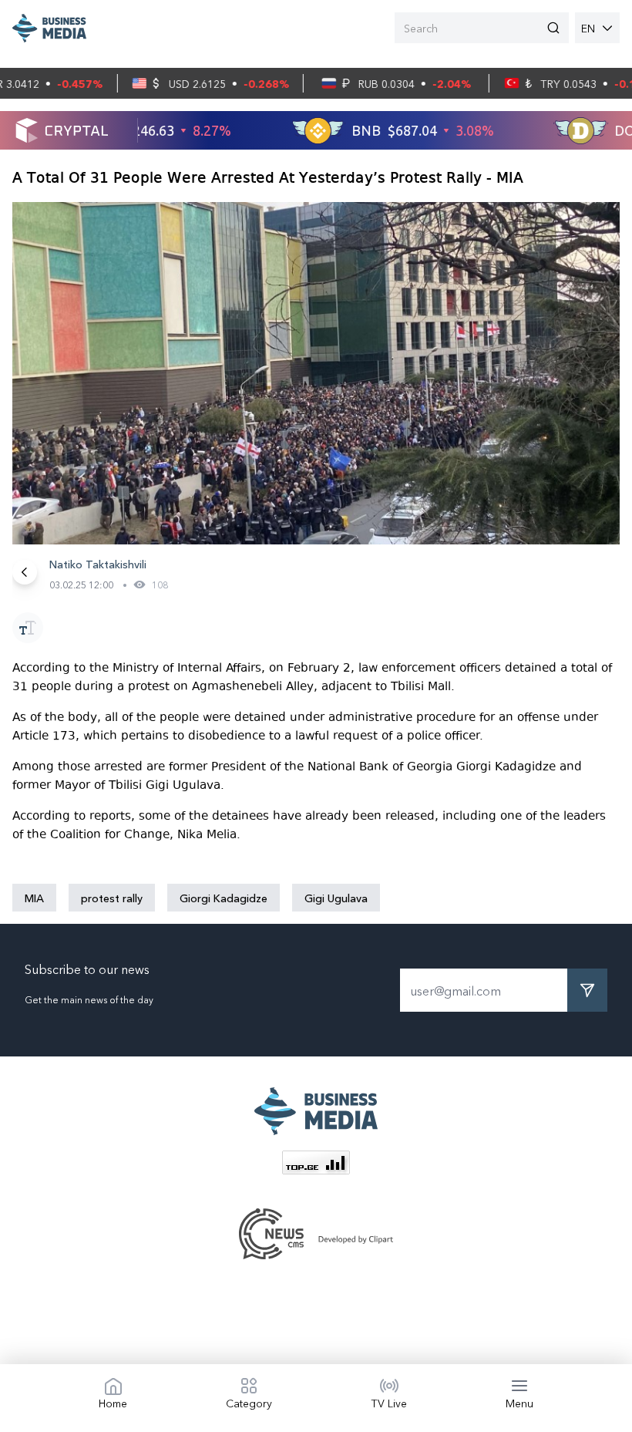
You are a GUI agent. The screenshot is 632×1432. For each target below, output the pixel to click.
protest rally (112, 897)
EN (588, 27)
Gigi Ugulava (336, 897)
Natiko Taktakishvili (97, 563)
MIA (34, 897)
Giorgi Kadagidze (223, 897)
